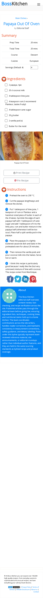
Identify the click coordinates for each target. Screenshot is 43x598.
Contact (36, 592)
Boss (14, 3)
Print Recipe (22, 172)
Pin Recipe (22, 180)
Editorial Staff (27, 291)
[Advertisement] (21, 463)
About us (34, 589)
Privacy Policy (26, 587)
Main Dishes (21, 18)
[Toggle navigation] (39, 4)
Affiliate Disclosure (23, 589)
